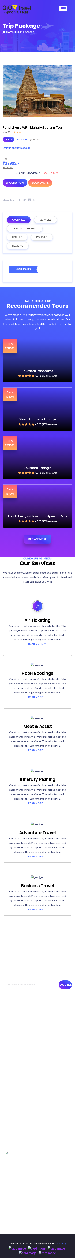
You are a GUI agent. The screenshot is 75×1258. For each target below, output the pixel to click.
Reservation (11, 1059)
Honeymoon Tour (13, 1169)
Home (10, 31)
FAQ (6, 1111)
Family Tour (10, 1163)
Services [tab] (45, 219)
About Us (9, 1021)
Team (7, 1034)
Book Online (40, 182)
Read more (36, 644)
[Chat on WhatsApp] (11, 1157)
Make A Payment (13, 1079)
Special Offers (12, 1138)
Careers (8, 1086)
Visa (6, 1098)
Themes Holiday (13, 1150)
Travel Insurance (13, 1092)
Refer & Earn (11, 1117)
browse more (37, 539)
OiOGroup (60, 1243)
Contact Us (10, 1027)
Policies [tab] (41, 237)
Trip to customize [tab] (24, 228)
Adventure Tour (12, 1156)
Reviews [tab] (17, 245)
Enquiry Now (15, 182)
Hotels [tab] (17, 237)
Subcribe (66, 984)
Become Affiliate (13, 1104)
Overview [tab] (18, 219)
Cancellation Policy (14, 1052)
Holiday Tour (11, 1144)
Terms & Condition (14, 1046)
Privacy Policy (12, 1040)
